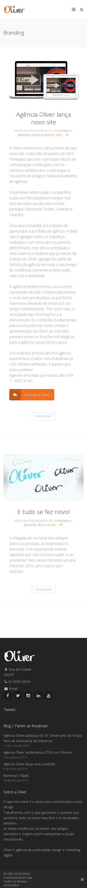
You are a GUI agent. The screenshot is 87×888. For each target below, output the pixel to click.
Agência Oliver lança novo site (43, 118)
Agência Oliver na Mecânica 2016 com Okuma (37, 752)
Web (58, 135)
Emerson (63, 130)
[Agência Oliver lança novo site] (43, 80)
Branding (24, 135)
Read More (43, 416)
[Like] (67, 135)
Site (52, 135)
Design (36, 135)
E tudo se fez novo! (43, 512)
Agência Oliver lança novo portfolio (29, 764)
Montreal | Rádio (16, 775)
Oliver (45, 135)
